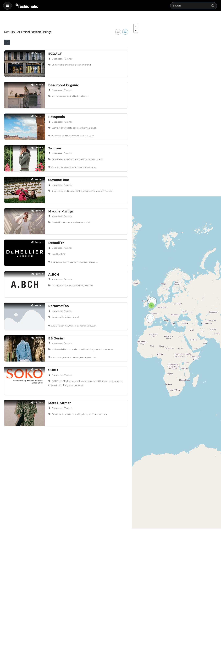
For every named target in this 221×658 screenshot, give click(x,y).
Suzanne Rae (58, 180)
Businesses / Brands (62, 58)
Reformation (58, 306)
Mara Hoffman (59, 403)
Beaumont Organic (63, 85)
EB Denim (56, 338)
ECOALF (55, 54)
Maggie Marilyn (60, 211)
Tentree (54, 148)
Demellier (56, 243)
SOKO (53, 370)
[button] (7, 6)
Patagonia (56, 117)
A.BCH (53, 274)
